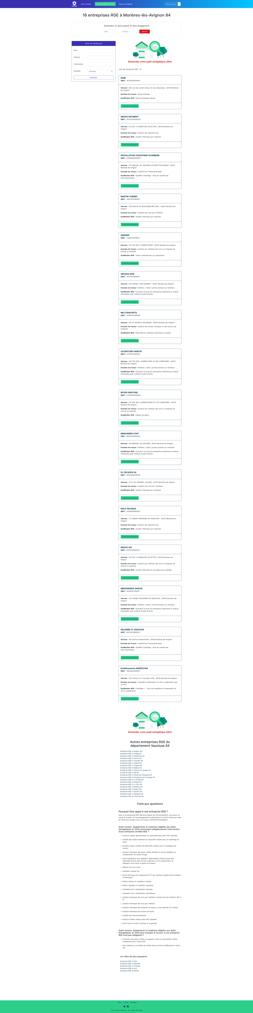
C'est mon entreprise (130, 106)
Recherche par (171, 4)
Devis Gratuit (86, 4)
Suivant (144, 32)
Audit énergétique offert (105, 4)
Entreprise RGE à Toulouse (130, 966)
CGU (119, 1002)
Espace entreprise (125, 4)
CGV (126, 1002)
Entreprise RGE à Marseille (130, 964)
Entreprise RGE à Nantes (129, 971)
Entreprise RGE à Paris (128, 961)
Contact (134, 1002)
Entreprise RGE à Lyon (128, 968)
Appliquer (93, 77)
